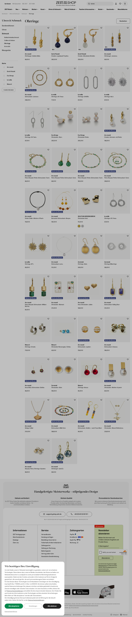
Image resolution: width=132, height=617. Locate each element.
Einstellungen (33, 606)
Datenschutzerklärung (11, 611)
